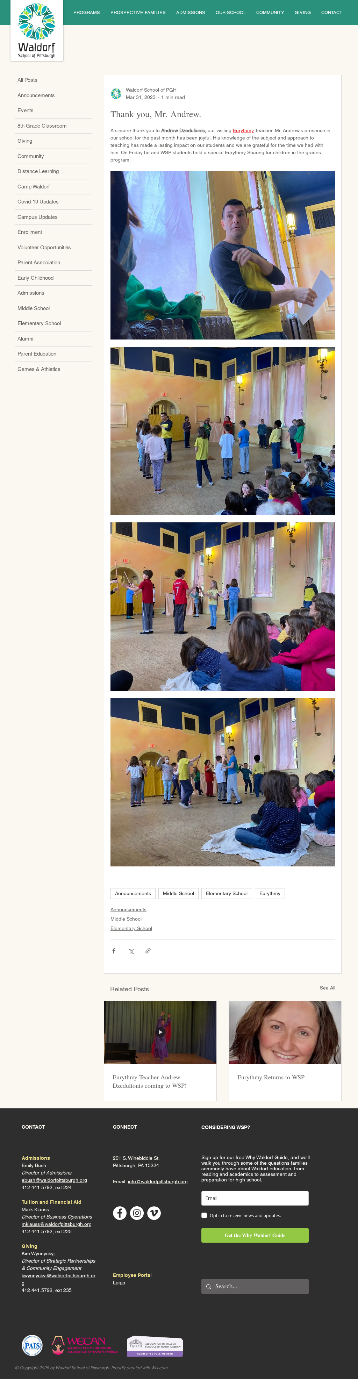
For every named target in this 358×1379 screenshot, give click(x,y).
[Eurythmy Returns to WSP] (285, 1032)
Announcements (133, 893)
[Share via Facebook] (113, 951)
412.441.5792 (37, 1231)
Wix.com (159, 1367)
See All (327, 988)
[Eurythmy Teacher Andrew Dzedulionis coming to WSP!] (160, 1032)
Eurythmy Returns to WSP (271, 1077)
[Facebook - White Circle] (120, 1213)
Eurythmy (269, 893)
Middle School (178, 893)
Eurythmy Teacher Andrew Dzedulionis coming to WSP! (150, 1081)
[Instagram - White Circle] (137, 1213)
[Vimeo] (154, 1213)
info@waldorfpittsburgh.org (158, 1181)
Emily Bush (34, 1165)
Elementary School (227, 893)
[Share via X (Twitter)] (131, 951)
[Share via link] (148, 951)
